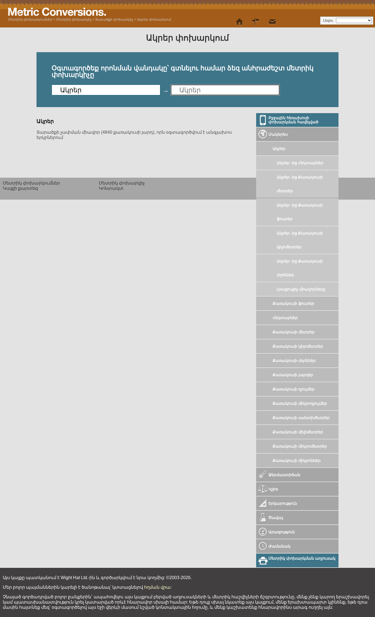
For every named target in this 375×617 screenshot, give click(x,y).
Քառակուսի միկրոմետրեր (300, 446)
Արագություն (281, 532)
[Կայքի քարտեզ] (255, 21)
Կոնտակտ (111, 188)
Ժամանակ (279, 546)
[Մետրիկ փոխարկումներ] (239, 21)
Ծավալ (275, 517)
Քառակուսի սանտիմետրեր (301, 417)
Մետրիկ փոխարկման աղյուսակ (301, 558)
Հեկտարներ (285, 318)
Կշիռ (273, 489)
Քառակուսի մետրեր (294, 332)
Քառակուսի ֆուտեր (293, 303)
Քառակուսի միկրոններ (297, 460)
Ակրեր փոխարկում (154, 19)
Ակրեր (279, 148)
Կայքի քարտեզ (20, 188)
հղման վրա (157, 587)
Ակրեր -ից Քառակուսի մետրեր (300, 184)
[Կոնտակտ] (272, 21)
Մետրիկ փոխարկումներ (30, 19)
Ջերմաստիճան (284, 475)
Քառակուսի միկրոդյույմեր (300, 403)
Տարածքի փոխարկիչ (114, 19)
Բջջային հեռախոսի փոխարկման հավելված (293, 120)
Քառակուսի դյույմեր (294, 389)
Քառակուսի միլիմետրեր (298, 432)
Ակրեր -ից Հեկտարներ (300, 163)
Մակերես (278, 134)
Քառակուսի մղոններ (294, 360)
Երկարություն (282, 503)
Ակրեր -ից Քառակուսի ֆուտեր (300, 212)
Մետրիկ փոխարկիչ (74, 19)
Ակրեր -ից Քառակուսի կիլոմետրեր (300, 240)
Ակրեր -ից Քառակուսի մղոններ (300, 268)
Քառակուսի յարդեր (293, 375)
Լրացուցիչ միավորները (301, 289)
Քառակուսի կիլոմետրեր (298, 346)
